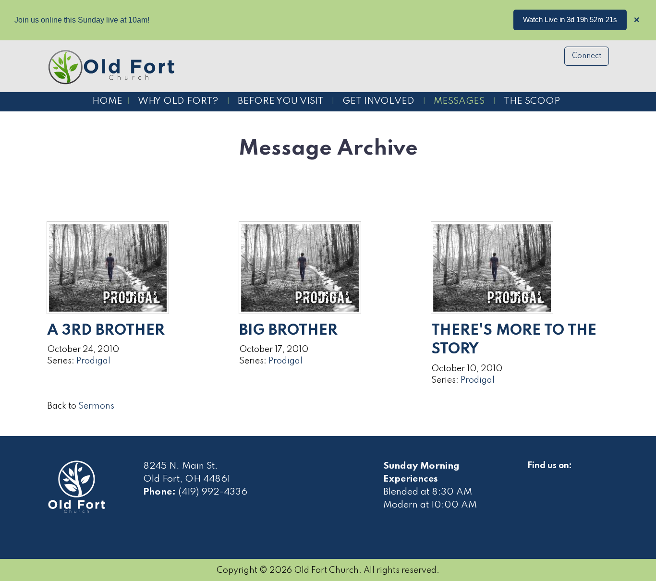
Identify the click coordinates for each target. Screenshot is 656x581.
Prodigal (93, 361)
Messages (459, 101)
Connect (587, 56)
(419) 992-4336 (212, 492)
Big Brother (288, 330)
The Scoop (532, 101)
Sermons (96, 406)
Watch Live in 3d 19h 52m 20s (570, 19)
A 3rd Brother (106, 330)
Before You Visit (280, 101)
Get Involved (378, 101)
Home (107, 101)
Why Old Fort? (178, 101)
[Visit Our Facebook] (535, 477)
